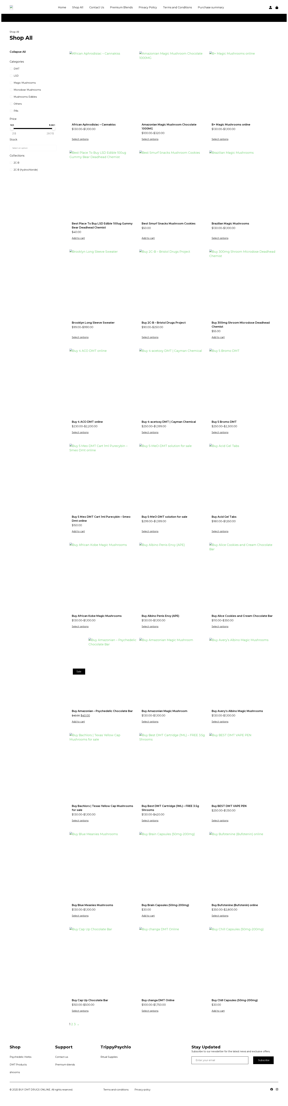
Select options (80, 139)
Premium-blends (65, 1064)
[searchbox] (32, 148)
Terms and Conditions (177, 7)
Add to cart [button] (78, 238)
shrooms (15, 1072)
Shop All (77, 7)
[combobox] (33, 148)
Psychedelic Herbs (20, 1056)
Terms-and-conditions (115, 1089)
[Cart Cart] (276, 7)
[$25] (12, 128)
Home (62, 7)
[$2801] (53, 128)
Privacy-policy (142, 1089)
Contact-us (61, 1056)
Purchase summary (211, 7)
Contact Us (96, 7)
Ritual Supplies (109, 1056)
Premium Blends (121, 7)
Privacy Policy (148, 7)
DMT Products (18, 1064)
